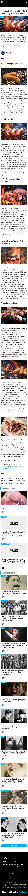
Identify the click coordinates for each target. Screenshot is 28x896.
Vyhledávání (26, 2)
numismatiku (14, 888)
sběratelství (20, 887)
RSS (15, 861)
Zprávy (3, 5)
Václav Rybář (8, 52)
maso (23, 480)
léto (22, 478)
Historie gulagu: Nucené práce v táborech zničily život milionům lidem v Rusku (12, 672)
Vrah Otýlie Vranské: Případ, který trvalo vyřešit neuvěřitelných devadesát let (13, 754)
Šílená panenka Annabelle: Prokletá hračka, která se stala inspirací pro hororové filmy (14, 699)
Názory (18, 5)
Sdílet (2, 58)
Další (25, 5)
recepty (18, 480)
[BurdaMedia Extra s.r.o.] (14, 892)
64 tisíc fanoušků (15, 873)
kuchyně (11, 480)
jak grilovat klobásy (7, 482)
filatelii (24, 887)
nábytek (20, 885)
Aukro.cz (8, 887)
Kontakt (4, 861)
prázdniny (4, 480)
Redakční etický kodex (8, 864)
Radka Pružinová (7, 511)
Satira (10, 5)
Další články (14, 845)
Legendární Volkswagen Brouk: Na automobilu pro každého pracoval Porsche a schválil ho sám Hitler (13, 534)
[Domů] (4, 2)
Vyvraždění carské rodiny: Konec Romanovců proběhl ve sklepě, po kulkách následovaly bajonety (13, 781)
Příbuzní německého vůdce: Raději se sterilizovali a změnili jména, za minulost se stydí (14, 835)
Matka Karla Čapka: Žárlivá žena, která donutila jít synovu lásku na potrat (13, 808)
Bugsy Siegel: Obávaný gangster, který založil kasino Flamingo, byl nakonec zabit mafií (14, 727)
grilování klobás (19, 483)
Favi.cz (16, 885)
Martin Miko (6, 539)
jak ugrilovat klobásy (7, 483)
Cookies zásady (17, 869)
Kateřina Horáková (8, 568)
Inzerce (4, 869)
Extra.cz (11, 885)
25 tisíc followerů (15, 878)
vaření (10, 478)
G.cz (9, 884)
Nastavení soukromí (18, 857)
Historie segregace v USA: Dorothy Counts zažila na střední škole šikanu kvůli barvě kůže (14, 618)
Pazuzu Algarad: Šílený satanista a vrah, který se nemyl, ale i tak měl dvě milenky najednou (14, 645)
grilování (4, 478)
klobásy (17, 478)
